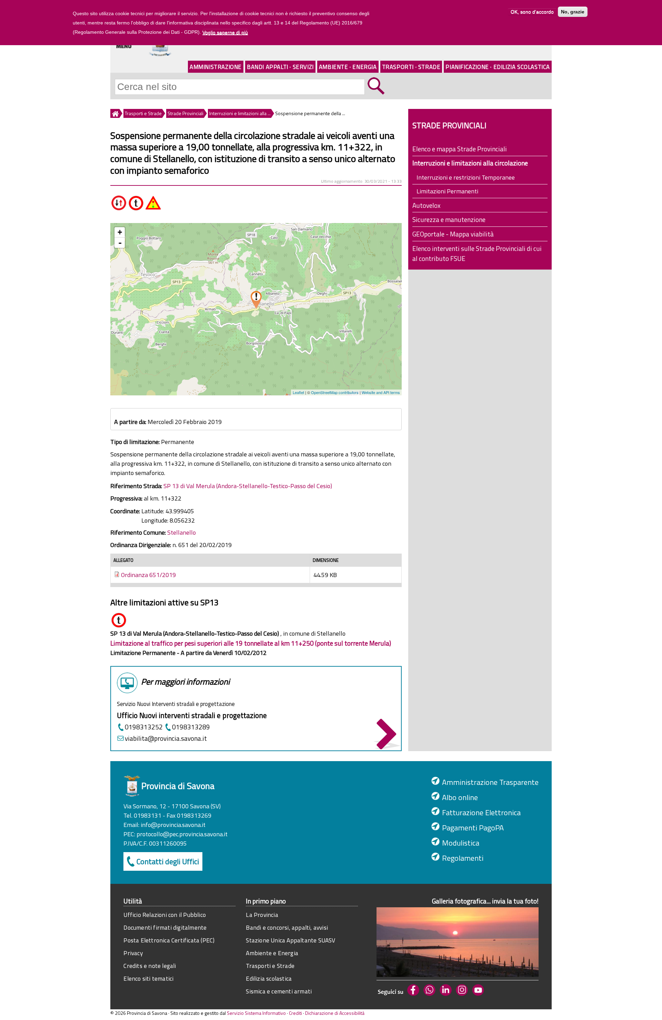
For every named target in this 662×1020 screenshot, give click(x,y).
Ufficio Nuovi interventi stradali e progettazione (192, 715)
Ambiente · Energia (348, 66)
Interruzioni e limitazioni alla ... (240, 113)
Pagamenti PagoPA (473, 828)
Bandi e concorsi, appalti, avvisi (287, 927)
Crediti (295, 1013)
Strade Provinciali (185, 113)
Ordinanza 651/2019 (148, 574)
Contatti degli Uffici (168, 861)
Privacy (132, 953)
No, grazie (572, 11)
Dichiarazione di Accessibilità (334, 1013)
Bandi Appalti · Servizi (280, 66)
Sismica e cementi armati (279, 991)
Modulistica (460, 843)
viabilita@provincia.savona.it (166, 738)
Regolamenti (462, 858)
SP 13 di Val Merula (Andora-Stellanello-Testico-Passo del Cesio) (247, 486)
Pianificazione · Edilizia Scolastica (497, 66)
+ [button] (120, 232)
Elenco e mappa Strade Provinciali (459, 149)
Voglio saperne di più (225, 32)
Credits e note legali (149, 965)
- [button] (120, 243)
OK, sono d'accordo (532, 11)
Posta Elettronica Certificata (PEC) (168, 940)
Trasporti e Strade (143, 113)
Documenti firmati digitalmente (165, 927)
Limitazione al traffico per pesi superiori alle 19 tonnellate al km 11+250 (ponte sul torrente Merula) (250, 643)
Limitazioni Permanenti (447, 191)
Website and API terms (381, 392)
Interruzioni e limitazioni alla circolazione (470, 163)
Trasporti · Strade (411, 66)
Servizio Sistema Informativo (256, 1013)
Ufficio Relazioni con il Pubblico (164, 914)
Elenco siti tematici (148, 978)
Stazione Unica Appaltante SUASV (290, 940)
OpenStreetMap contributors (335, 392)
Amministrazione (216, 66)
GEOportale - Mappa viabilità (453, 234)
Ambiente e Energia (272, 953)
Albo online (460, 797)
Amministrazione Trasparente (490, 782)
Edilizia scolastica (269, 978)
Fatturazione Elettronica (481, 812)
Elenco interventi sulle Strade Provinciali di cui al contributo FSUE (477, 253)
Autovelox (426, 205)
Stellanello (181, 532)
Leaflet (298, 392)
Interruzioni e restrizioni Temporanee (466, 177)
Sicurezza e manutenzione (448, 219)
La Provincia (262, 914)
